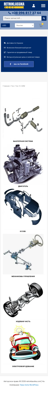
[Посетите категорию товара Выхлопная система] (23, 118)
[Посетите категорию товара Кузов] (23, 209)
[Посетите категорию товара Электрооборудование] (23, 344)
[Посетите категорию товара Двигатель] (23, 164)
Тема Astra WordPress (29, 385)
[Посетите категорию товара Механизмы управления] (23, 254)
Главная (6, 86)
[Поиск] (43, 18)
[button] (43, 5)
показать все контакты (24, 14)
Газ (12, 86)
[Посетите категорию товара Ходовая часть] (23, 299)
